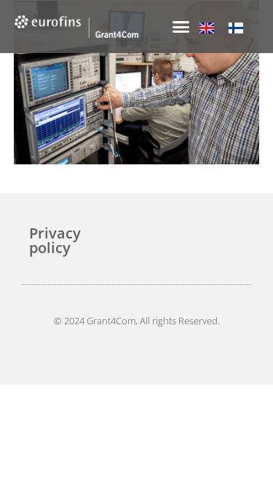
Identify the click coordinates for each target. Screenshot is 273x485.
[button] (181, 27)
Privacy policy (55, 240)
